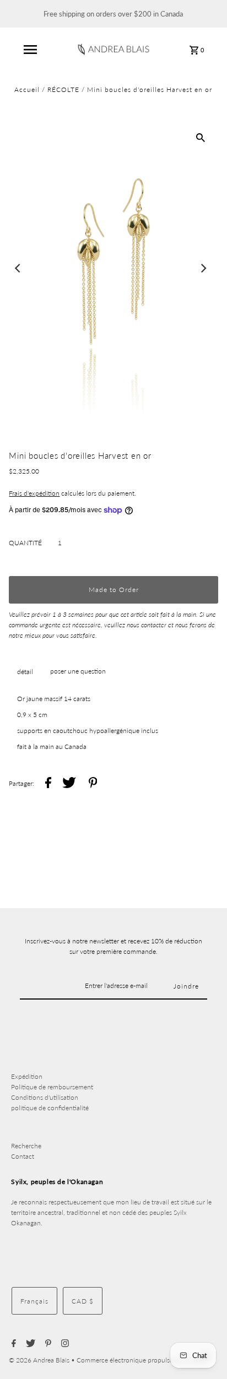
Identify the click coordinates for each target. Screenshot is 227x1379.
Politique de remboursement (52, 1087)
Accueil (27, 89)
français (34, 1301)
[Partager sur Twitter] (69, 784)
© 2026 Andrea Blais (40, 1360)
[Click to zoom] (200, 137)
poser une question (78, 671)
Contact (22, 1156)
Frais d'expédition (34, 493)
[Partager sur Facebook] (48, 784)
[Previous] (18, 268)
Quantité (25, 543)
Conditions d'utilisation (44, 1097)
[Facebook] (12, 1344)
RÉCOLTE (63, 89)
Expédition (26, 1076)
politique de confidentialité (50, 1108)
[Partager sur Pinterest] (93, 784)
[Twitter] (29, 1344)
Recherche (26, 1146)
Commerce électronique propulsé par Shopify (142, 1360)
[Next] (203, 268)
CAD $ (83, 1301)
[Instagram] (63, 1344)
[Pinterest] (46, 1344)
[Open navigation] (30, 49)
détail (25, 671)
